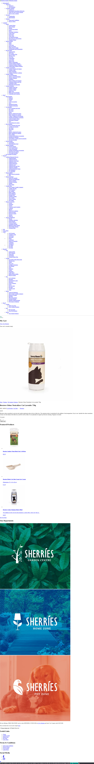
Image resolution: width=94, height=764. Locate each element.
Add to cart (3, 421)
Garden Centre (6, 735)
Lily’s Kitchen (41, 723)
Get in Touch (6, 748)
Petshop (5, 402)
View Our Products (4, 323)
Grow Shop (5, 739)
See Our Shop (3, 517)
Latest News (6, 749)
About (4, 734)
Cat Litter (15, 408)
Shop (1, 402)
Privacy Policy (6, 747)
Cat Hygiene (10, 408)
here (19, 725)
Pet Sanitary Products (13, 402)
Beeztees (22, 408)
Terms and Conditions (8, 745)
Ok (71, 763)
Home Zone (6, 737)
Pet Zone (5, 738)
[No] (79, 763)
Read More (75, 763)
